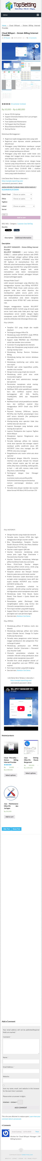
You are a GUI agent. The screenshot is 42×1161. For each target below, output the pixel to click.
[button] (11, 747)
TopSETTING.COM (27, 1155)
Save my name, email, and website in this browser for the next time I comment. (21, 1090)
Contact (14, 1158)
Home (4, 25)
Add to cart (21, 218)
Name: (5, 1057)
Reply (37, 1131)
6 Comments (33, 38)
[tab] (9, 238)
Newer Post (16, 829)
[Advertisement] (21, 511)
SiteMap (20, 1158)
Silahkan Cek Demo (23, 616)
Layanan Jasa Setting (25, 224)
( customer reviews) (18, 104)
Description (9, 238)
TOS (25, 1158)
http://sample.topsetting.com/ (12, 181)
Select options (11, 775)
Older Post (6, 829)
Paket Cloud (6, 194)
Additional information (23, 238)
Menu (5, 15)
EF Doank (7, 38)
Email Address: (8, 1067)
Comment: (7, 1037)
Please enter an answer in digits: (14, 1096)
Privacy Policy (32, 1158)
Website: (6, 1076)
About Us (8, 1158)
